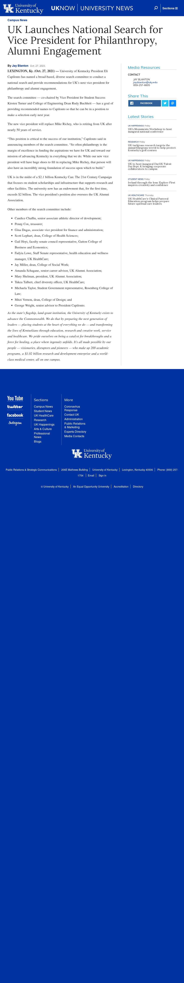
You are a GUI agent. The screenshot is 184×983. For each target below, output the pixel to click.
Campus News (17, 20)
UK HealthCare (44, 415)
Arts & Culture (43, 429)
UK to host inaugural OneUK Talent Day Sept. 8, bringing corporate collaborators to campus (149, 166)
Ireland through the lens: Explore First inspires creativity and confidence (151, 184)
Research (40, 420)
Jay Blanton (20, 65)
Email (91, 475)
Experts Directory (75, 431)
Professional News (42, 435)
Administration (73, 419)
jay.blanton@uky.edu (145, 82)
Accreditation (121, 486)
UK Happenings (44, 424)
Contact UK (71, 414)
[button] (170, 8)
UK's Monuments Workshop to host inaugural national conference (150, 130)
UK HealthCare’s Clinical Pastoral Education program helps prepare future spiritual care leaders (148, 201)
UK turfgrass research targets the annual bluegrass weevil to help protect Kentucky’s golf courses (152, 148)
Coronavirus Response (72, 408)
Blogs (37, 441)
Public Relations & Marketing (74, 425)
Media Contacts (74, 436)
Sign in (102, 475)
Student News (43, 411)
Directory (138, 486)
